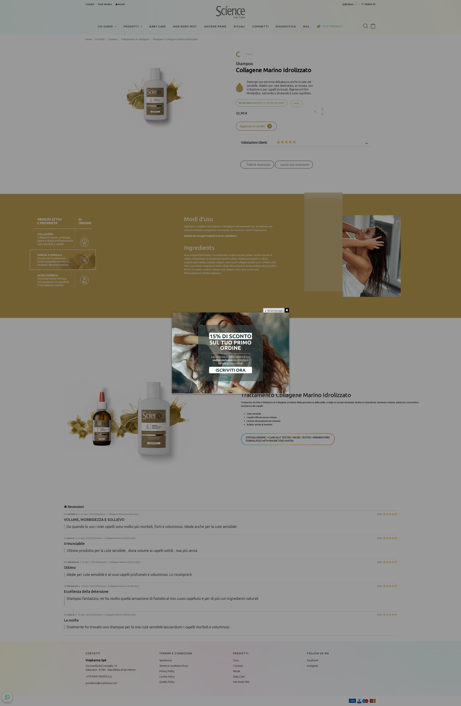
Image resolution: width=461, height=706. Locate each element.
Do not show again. (276, 311)
